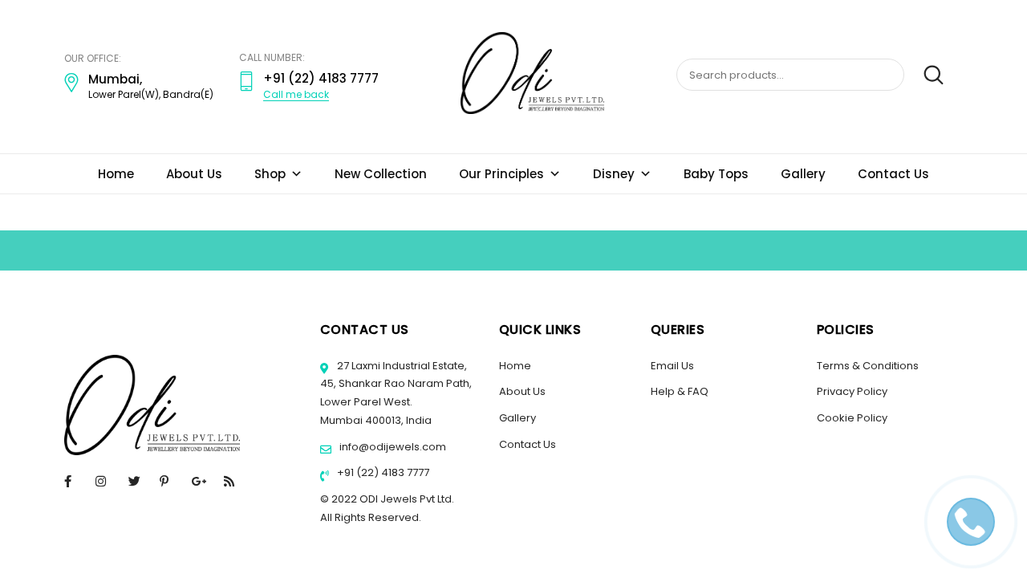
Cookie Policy (852, 417)
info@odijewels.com (391, 446)
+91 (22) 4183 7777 (382, 472)
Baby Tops (716, 173)
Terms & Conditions (868, 365)
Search (925, 75)
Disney (614, 173)
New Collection (381, 173)
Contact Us (893, 173)
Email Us (672, 365)
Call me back (296, 94)
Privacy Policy (852, 391)
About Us (194, 173)
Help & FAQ (679, 391)
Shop (270, 173)
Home (116, 173)
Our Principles (501, 173)
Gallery (803, 173)
